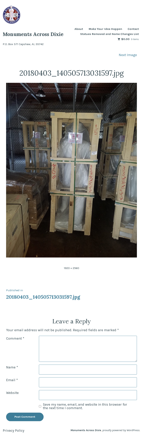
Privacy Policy (13, 431)
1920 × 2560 (71, 268)
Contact (133, 29)
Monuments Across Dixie (33, 34)
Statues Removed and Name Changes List (109, 34)
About (78, 29)
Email (12, 380)
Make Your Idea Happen (105, 29)
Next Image (128, 55)
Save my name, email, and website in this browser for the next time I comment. (85, 406)
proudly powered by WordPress (121, 430)
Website (12, 393)
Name (12, 367)
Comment (15, 338)
